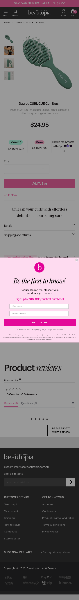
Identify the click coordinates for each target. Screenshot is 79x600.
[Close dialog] (76, 260)
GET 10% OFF (39, 322)
